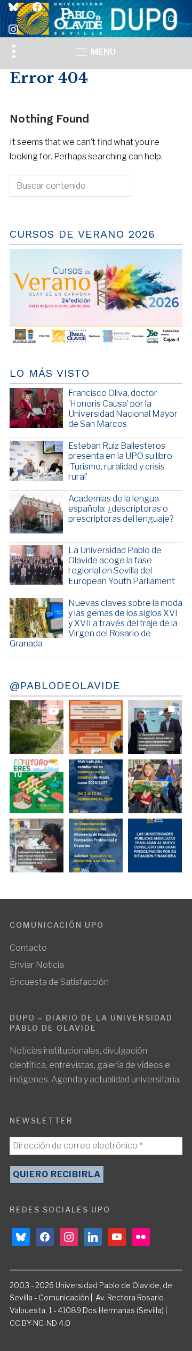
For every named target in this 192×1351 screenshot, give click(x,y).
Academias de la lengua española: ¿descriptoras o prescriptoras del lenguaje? (121, 509)
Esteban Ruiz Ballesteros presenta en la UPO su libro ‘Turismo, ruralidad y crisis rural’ (120, 461)
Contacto (28, 948)
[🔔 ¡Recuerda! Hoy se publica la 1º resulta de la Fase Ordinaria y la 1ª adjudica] (155, 786)
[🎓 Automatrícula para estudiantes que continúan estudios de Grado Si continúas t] (96, 786)
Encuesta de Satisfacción (59, 982)
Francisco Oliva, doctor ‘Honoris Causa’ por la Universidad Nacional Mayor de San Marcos (123, 408)
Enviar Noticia (37, 965)
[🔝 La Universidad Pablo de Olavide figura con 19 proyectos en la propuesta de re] (36, 845)
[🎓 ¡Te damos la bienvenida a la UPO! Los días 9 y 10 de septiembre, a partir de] (36, 786)
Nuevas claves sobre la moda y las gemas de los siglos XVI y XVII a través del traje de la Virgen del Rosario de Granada (96, 623)
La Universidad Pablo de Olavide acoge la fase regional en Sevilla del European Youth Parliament (121, 565)
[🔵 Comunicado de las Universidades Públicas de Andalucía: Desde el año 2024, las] (155, 845)
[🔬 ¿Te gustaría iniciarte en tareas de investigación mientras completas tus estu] (96, 845)
